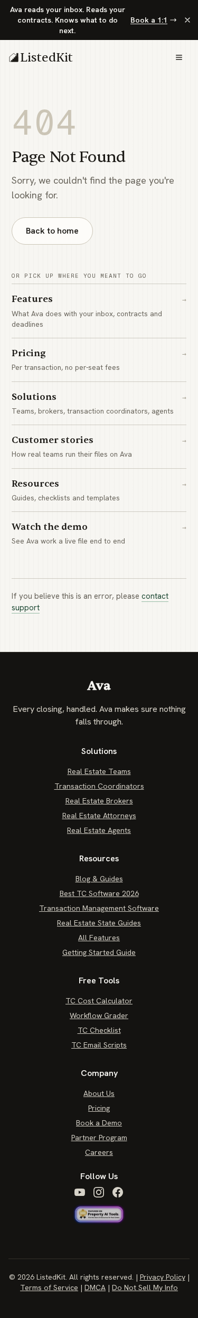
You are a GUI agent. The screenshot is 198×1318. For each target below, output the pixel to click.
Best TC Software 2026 (99, 893)
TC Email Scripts (99, 1045)
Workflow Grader (99, 1015)
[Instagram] (98, 1192)
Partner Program (99, 1137)
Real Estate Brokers (99, 801)
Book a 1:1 (148, 20)
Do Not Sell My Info (145, 1287)
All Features (99, 937)
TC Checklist (99, 1030)
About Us (99, 1093)
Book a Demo (99, 1123)
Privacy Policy (162, 1277)
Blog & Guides (99, 878)
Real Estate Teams (99, 771)
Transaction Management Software (99, 908)
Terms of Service (49, 1287)
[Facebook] (117, 1192)
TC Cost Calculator (99, 1000)
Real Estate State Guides (99, 923)
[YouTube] (79, 1192)
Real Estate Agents (99, 830)
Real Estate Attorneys (99, 815)
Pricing (99, 1108)
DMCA (95, 1287)
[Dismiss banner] (187, 20)
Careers (99, 1152)
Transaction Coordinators (99, 786)
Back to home (52, 230)
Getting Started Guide (99, 952)
